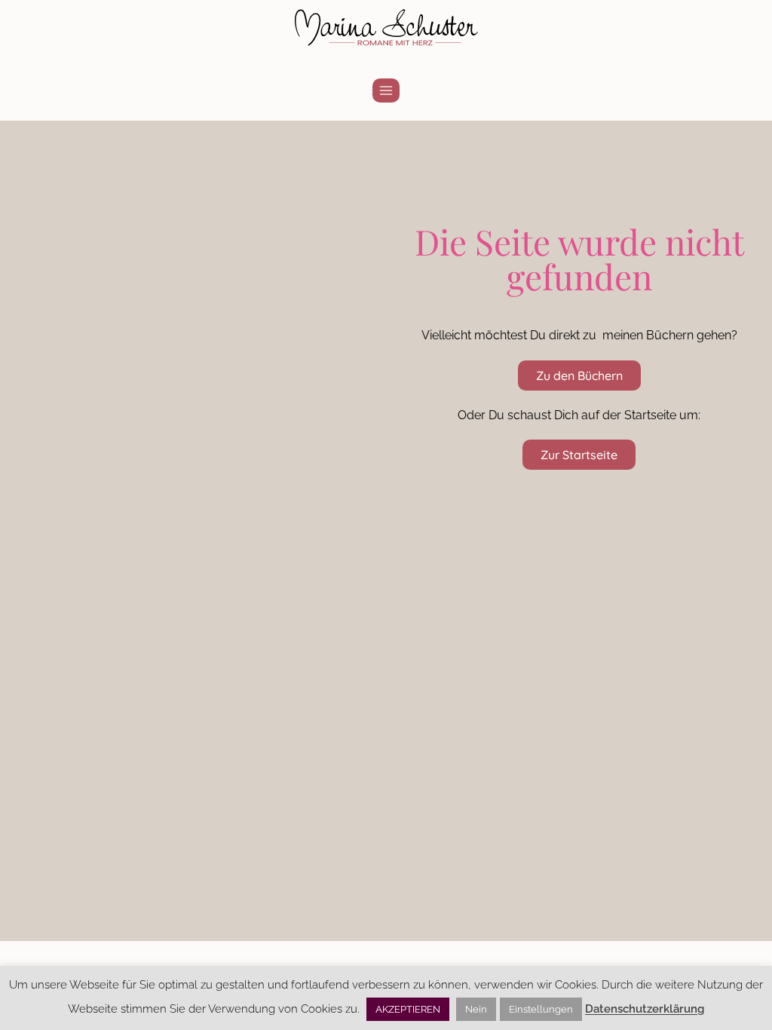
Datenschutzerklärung (644, 1009)
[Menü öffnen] (386, 90)
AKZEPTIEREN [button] (407, 1009)
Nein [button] (476, 1009)
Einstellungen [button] (541, 1009)
